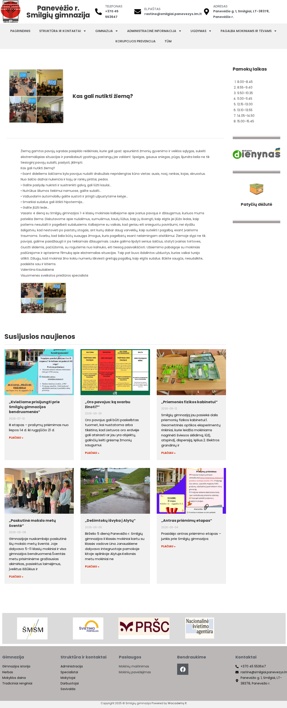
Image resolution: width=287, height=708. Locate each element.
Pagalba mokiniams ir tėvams (246, 31)
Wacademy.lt (177, 703)
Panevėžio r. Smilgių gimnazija (58, 11)
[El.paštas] (137, 11)
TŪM (168, 41)
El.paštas (152, 8)
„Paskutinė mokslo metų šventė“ (32, 523)
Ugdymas (198, 31)
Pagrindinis (20, 31)
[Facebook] (182, 669)
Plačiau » (16, 438)
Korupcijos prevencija (135, 41)
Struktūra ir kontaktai (60, 31)
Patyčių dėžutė (256, 204)
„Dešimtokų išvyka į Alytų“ (110, 520)
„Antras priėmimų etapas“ (186, 520)
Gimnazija (104, 31)
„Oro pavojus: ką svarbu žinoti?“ (107, 404)
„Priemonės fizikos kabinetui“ (189, 402)
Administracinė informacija (151, 31)
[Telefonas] (98, 11)
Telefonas (113, 6)
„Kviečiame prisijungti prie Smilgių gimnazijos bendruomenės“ (34, 407)
